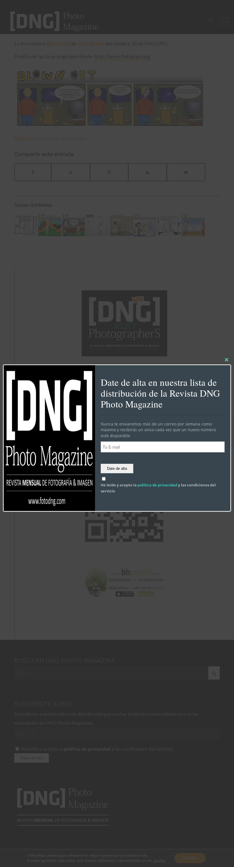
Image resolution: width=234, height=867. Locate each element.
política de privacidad (157, 485)
